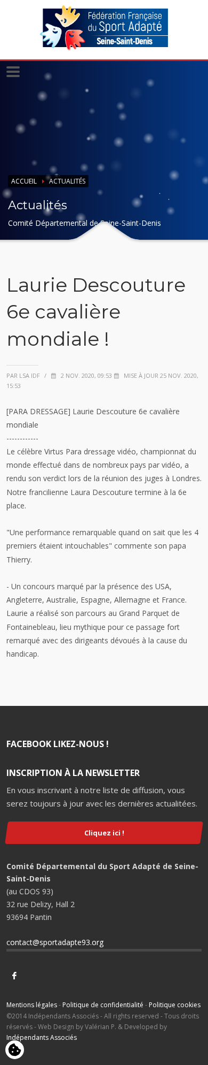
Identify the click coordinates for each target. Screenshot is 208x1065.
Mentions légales (31, 1004)
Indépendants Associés (41, 1037)
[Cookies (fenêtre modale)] (14, 1050)
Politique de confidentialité (102, 1004)
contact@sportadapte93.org (54, 942)
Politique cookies (175, 1004)
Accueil (24, 181)
